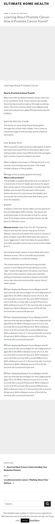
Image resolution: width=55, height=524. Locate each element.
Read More (35, 520)
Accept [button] (25, 520)
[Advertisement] (27, 53)
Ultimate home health (26, 4)
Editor (23, 13)
